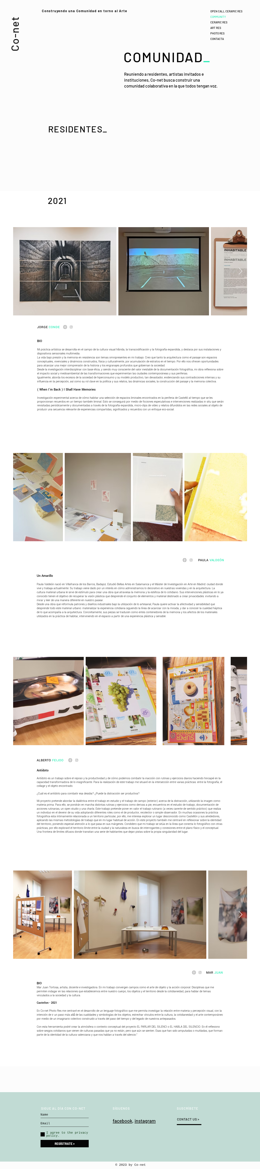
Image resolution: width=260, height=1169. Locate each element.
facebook (122, 1121)
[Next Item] (240, 271)
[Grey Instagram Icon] (71, 327)
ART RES (215, 27)
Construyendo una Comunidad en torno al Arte (84, 11)
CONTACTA (217, 39)
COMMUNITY (218, 16)
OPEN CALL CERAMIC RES (226, 11)
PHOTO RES (217, 33)
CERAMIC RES (218, 22)
